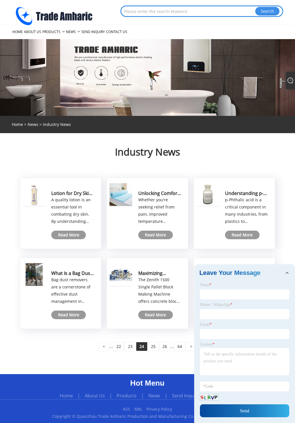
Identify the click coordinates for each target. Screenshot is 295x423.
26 (164, 346)
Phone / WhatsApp (216, 305)
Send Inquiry (185, 396)
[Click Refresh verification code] (209, 397)
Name (205, 285)
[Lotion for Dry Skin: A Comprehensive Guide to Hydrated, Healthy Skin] (34, 194)
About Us (95, 396)
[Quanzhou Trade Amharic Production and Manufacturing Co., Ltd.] (54, 15)
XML (138, 409)
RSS (126, 409)
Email (206, 324)
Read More (68, 235)
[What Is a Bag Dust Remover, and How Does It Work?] (34, 274)
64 (179, 346)
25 (153, 346)
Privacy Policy (159, 409)
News (33, 124)
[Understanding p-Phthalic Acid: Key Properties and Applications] (207, 194)
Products (127, 396)
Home (66, 396)
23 (130, 346)
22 (118, 346)
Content (207, 344)
